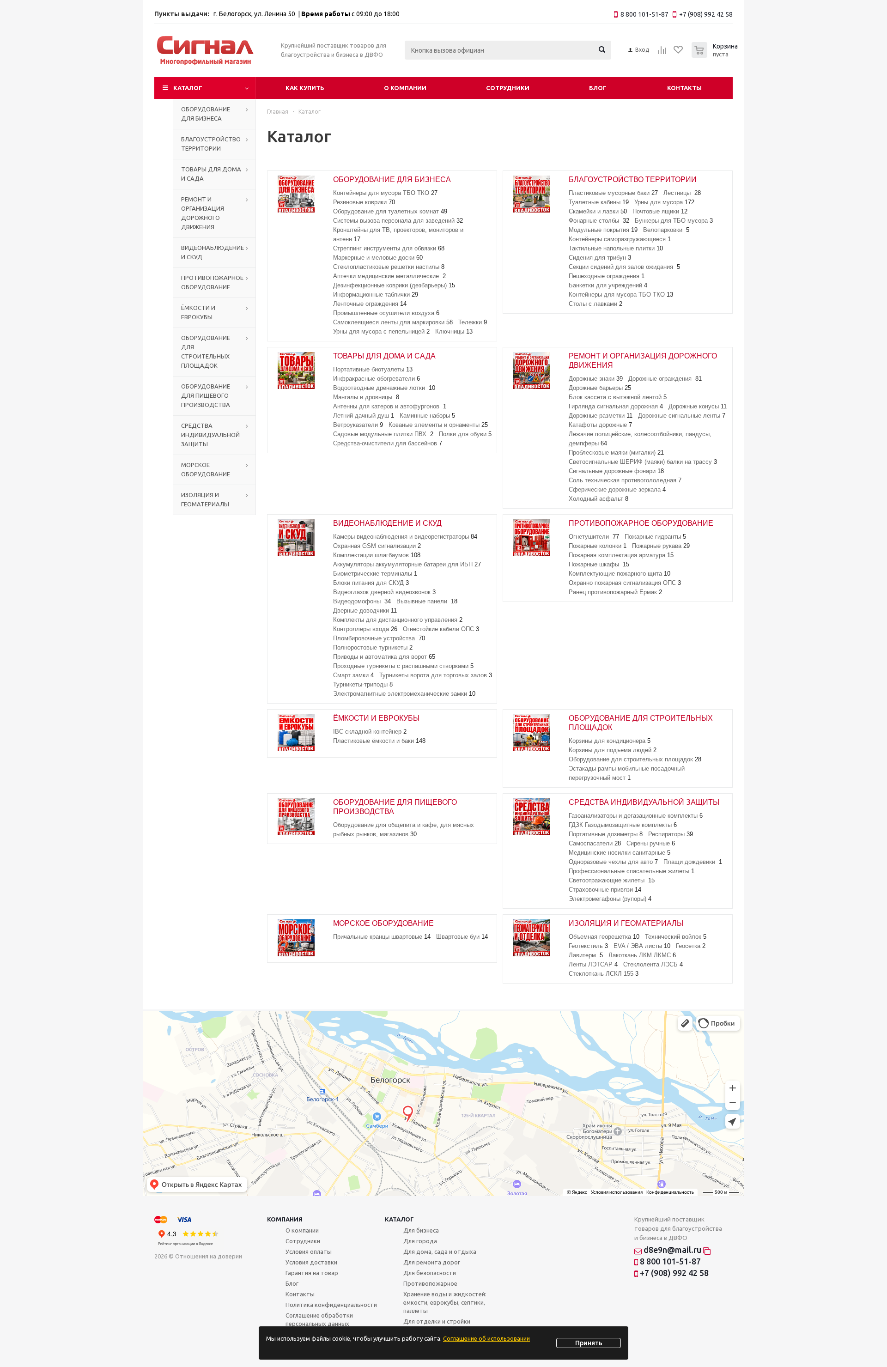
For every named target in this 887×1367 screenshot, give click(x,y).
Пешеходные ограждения (606, 276)
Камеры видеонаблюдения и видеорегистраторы (405, 536)
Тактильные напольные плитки (616, 248)
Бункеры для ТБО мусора (674, 220)
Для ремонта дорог (431, 1262)
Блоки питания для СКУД (371, 582)
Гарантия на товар (312, 1273)
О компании (405, 88)
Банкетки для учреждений (608, 285)
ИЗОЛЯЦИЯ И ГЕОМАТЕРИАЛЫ (205, 499)
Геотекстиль (588, 945)
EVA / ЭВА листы (642, 945)
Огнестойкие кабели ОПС (441, 629)
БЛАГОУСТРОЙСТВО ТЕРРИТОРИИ (211, 144)
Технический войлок (675, 936)
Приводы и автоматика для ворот (384, 656)
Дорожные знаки (596, 378)
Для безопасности (429, 1273)
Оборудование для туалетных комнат (390, 211)
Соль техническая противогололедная (625, 480)
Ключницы (454, 331)
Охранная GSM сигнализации (377, 545)
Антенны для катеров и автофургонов (389, 406)
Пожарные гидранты (655, 536)
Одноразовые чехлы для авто (613, 861)
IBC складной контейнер (370, 731)
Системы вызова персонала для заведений (398, 220)
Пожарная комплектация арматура (621, 555)
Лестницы (682, 192)
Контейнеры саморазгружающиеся (620, 239)
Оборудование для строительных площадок (635, 759)
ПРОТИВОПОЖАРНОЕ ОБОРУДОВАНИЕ (212, 282)
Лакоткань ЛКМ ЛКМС (642, 955)
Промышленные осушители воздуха (386, 313)
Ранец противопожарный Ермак (615, 592)
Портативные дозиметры (606, 834)
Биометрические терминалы (375, 573)
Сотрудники (507, 88)
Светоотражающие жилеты (612, 880)
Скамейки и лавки (598, 211)
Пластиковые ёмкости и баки (379, 740)
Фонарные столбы (599, 220)
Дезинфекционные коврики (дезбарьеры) (394, 285)
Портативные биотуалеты (373, 369)
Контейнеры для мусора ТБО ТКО (385, 192)
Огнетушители (594, 536)
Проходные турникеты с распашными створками (403, 665)
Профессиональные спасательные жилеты (631, 871)
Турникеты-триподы (363, 684)
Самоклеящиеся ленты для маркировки (393, 322)
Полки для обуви (465, 434)
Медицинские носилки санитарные (619, 852)
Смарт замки (353, 675)
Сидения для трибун (600, 257)
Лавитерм (586, 955)
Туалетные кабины (599, 202)
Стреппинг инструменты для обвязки (388, 248)
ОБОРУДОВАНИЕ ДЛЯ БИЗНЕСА (205, 114)
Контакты (684, 88)
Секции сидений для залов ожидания (624, 266)
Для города (420, 1241)
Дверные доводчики (365, 610)
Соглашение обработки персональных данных (319, 1319)
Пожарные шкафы (599, 564)
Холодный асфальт (598, 498)
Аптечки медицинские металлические (389, 276)
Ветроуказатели (358, 424)
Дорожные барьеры (600, 387)
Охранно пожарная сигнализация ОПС (625, 582)
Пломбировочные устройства (379, 638)
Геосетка (690, 945)
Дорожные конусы (697, 406)
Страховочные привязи (605, 889)
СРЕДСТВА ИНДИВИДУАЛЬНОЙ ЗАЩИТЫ (210, 434)
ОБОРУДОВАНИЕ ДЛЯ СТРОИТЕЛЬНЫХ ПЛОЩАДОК (205, 351)
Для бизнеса (421, 1230)
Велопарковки (666, 229)
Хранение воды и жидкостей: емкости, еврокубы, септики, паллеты (444, 1302)
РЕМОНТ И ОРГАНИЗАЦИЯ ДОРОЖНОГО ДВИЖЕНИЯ (202, 213)
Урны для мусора (664, 202)
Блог (598, 88)
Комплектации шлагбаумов (376, 555)
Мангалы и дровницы (366, 397)
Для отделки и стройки (436, 1321)
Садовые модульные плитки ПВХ (383, 434)
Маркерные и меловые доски (378, 257)
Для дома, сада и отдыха (439, 1251)
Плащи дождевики (692, 861)
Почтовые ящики (659, 211)
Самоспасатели (595, 843)
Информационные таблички (375, 294)
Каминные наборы (427, 415)
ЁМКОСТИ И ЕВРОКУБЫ (198, 312)
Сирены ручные (650, 843)
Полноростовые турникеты (373, 647)
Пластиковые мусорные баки (613, 192)
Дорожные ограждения (665, 378)
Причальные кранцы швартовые (382, 936)
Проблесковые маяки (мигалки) (616, 452)
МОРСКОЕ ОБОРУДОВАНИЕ (205, 469)
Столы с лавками (595, 303)
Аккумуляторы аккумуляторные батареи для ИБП (407, 564)
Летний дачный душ (363, 415)
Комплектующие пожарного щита (619, 573)
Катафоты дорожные (600, 424)
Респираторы (670, 834)
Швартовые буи (462, 936)
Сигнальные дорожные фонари (616, 471)
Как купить (305, 88)
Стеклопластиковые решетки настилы (388, 266)
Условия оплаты (309, 1251)
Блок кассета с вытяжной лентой (618, 397)
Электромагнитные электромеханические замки (404, 693)
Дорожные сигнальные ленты (681, 415)
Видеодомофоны (362, 601)
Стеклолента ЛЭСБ (653, 964)
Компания (285, 1219)
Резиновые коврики (364, 202)
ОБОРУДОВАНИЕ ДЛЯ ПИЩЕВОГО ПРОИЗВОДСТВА (205, 395)
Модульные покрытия (603, 229)
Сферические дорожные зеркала (617, 489)
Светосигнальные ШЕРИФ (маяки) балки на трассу (643, 461)
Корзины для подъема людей (612, 750)
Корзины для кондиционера (609, 740)
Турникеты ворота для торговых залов (435, 675)
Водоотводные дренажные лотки (384, 387)
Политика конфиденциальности (331, 1304)
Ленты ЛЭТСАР (593, 964)
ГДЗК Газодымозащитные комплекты (623, 824)
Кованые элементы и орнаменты (438, 424)
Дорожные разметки (600, 415)
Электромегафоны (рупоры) (610, 898)
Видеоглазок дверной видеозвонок (384, 592)
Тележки (472, 322)
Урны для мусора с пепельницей (381, 331)
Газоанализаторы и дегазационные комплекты (636, 815)
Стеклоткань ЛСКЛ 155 (603, 973)
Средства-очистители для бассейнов (387, 443)
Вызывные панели (426, 601)
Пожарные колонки (597, 545)
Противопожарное (430, 1283)
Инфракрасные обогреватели (376, 378)
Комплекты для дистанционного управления (397, 619)
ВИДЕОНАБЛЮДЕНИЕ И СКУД (212, 252)
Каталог (187, 88)
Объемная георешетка (604, 936)
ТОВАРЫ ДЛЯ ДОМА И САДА (211, 174)
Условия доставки (311, 1262)
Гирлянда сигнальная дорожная (616, 406)
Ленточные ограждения (370, 303)
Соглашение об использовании (486, 1338)
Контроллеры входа (365, 629)
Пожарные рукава (661, 545)
